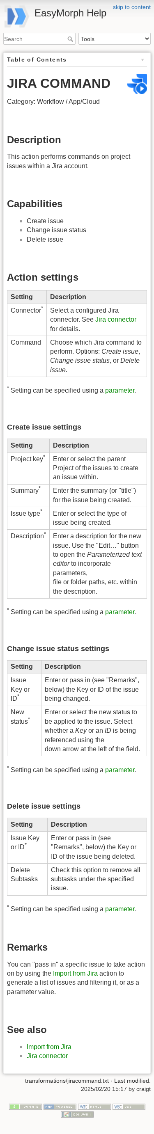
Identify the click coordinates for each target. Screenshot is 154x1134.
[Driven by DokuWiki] (77, 1114)
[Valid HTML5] (94, 1106)
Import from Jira (75, 973)
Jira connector (115, 319)
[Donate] (25, 1106)
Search (71, 39)
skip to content (132, 7)
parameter (119, 390)
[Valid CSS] (129, 1106)
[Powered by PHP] (60, 1106)
